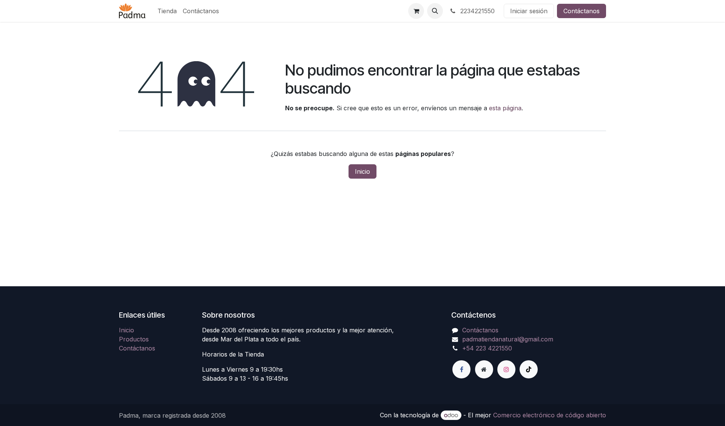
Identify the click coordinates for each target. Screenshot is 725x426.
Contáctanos (581, 11)
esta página (505, 108)
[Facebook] (461, 369)
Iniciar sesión (529, 11)
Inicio (362, 171)
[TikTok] (529, 369)
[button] (435, 11)
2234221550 (476, 11)
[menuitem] (167, 11)
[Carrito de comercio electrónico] (416, 11)
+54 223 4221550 (487, 348)
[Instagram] (506, 369)
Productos (134, 339)
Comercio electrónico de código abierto (549, 415)
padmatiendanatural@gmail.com (507, 339)
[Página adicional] (484, 369)
